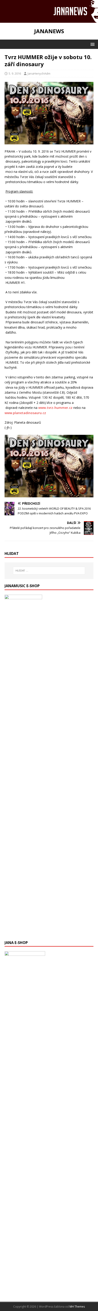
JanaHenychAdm (39, 73)
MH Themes (77, 1306)
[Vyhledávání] (49, 570)
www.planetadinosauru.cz (25, 413)
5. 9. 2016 (15, 73)
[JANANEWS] (49, 20)
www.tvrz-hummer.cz (55, 407)
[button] (92, 44)
